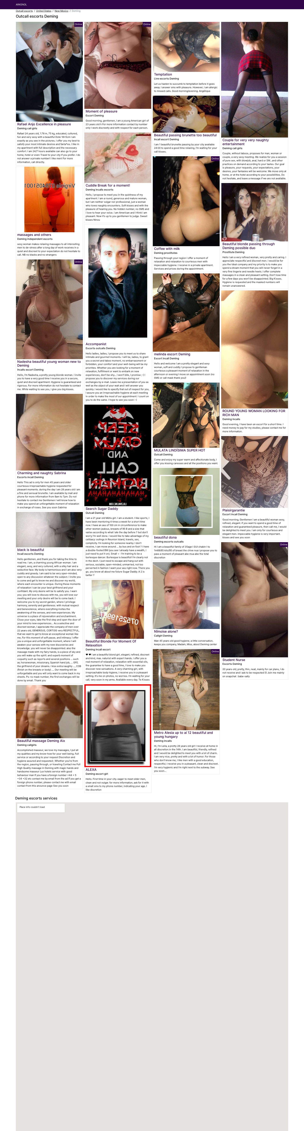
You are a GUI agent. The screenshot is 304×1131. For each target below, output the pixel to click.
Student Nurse (233, 660)
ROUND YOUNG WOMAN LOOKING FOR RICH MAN (253, 413)
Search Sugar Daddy (102, 509)
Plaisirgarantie (233, 510)
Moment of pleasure (101, 111)
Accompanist (96, 344)
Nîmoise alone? (166, 631)
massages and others (34, 235)
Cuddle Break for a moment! (108, 185)
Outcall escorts (24, 10)
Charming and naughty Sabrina (41, 473)
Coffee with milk (167, 249)
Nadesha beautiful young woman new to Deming (49, 364)
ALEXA (91, 770)
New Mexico (61, 10)
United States (43, 10)
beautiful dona (165, 537)
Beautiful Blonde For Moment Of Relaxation (111, 643)
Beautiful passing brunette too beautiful (185, 135)
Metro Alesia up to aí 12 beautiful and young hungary (183, 735)
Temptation (163, 74)
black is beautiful (30, 550)
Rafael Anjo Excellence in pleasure (44, 124)
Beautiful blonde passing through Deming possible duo (248, 246)
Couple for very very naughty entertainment (245, 142)
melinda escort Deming (172, 354)
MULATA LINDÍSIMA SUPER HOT (179, 450)
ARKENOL (21, 4)
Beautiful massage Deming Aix (41, 741)
